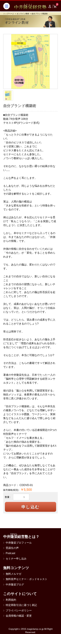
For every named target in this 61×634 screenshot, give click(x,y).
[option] (30, 61)
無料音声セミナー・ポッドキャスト (26, 579)
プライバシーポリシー (19, 610)
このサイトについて (20, 594)
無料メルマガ (13, 573)
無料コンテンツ (16, 568)
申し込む (30, 507)
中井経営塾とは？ (21, 537)
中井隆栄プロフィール (19, 542)
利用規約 (11, 599)
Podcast (10, 553)
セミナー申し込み (16, 558)
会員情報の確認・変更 (19, 615)
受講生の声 (12, 548)
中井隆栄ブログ (15, 584)
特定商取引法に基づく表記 (21, 605)
